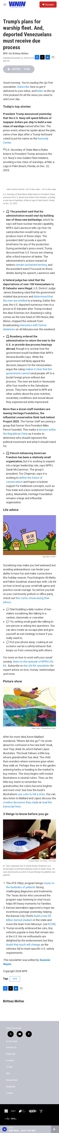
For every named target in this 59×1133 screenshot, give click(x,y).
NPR (15, 979)
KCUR (51, 924)
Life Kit (32, 665)
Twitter (9, 1093)
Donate (49, 4)
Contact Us (11, 1047)
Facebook (10, 1086)
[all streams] (55, 1129)
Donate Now (12, 1080)
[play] (5, 1129)
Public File (10, 1054)
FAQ (8, 1073)
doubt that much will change (23, 944)
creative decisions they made (20, 802)
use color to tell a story (31, 794)
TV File (9, 1067)
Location (10, 1060)
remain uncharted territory (31, 264)
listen (39, 90)
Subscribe (23, 86)
